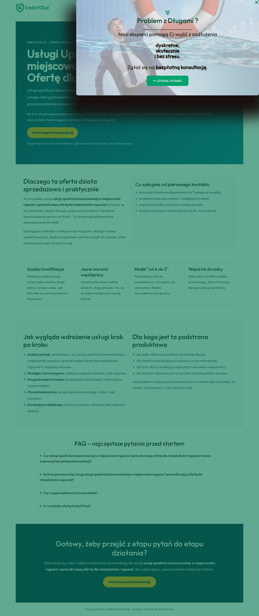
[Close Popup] (256, 2)
